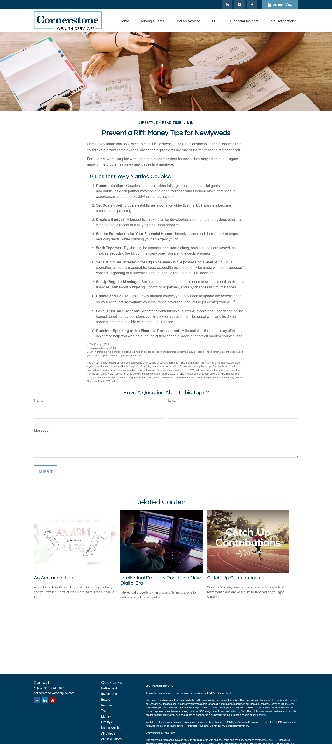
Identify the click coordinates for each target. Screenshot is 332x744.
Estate (105, 699)
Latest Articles (111, 727)
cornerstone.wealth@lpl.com (54, 693)
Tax (103, 710)
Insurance (108, 705)
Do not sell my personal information (229, 725)
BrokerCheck (224, 693)
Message (41, 430)
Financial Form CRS (162, 685)
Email (173, 400)
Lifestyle (107, 722)
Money (106, 716)
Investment (109, 693)
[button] (124, 20)
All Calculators (111, 739)
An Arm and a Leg (53, 577)
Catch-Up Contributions (233, 577)
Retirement (109, 688)
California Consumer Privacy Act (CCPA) (259, 722)
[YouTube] (239, 4)
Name (39, 400)
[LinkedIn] (227, 4)
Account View (282, 4)
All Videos (108, 733)
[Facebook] (252, 4)
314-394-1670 (54, 688)
